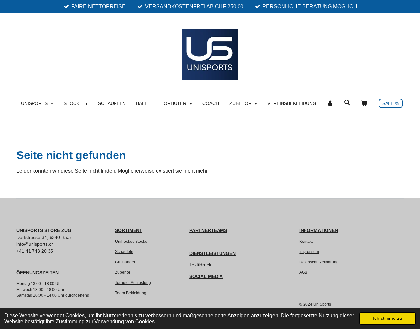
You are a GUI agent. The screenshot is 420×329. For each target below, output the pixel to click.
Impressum (309, 251)
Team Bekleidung (130, 293)
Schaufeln (124, 251)
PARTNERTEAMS (208, 230)
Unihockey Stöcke (131, 241)
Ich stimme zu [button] (387, 318)
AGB (303, 272)
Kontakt (306, 241)
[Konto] (330, 103)
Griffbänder (125, 262)
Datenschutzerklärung (319, 262)
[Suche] (347, 102)
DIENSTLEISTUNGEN (212, 253)
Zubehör (122, 272)
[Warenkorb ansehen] (364, 103)
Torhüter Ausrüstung (133, 283)
